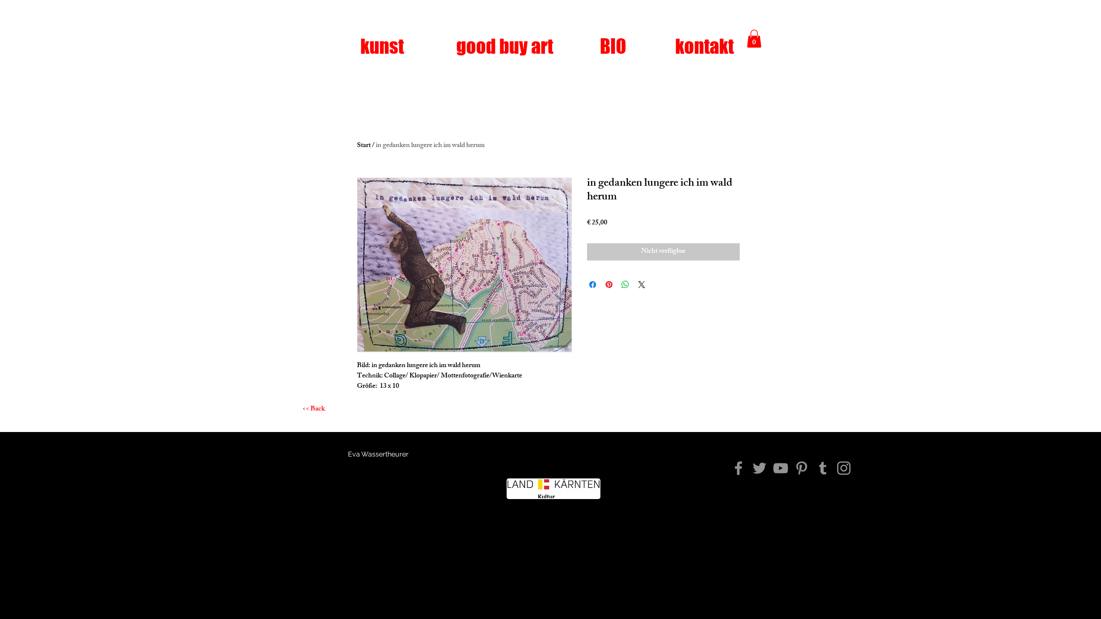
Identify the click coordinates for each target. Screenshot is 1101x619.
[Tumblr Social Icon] (823, 468)
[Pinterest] (802, 468)
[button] (754, 39)
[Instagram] (844, 468)
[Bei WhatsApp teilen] (625, 284)
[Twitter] (759, 468)
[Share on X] (642, 284)
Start (364, 146)
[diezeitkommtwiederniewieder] (738, 468)
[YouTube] (781, 468)
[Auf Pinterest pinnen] (609, 284)
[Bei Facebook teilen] (592, 284)
